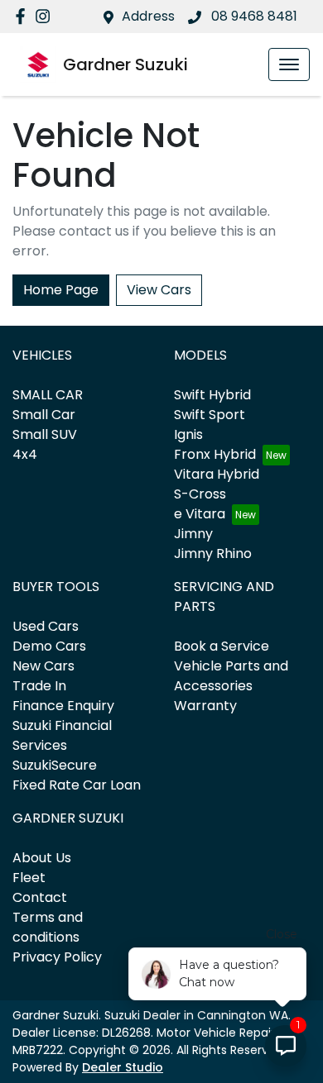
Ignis (188, 434)
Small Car (43, 414)
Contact (39, 897)
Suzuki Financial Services (62, 735)
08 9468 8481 (252, 16)
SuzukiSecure (54, 765)
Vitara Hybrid (216, 474)
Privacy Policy (57, 956)
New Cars (43, 665)
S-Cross (200, 493)
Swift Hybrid (212, 394)
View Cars (159, 289)
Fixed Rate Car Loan (76, 784)
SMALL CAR (47, 394)
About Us (41, 857)
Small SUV (44, 434)
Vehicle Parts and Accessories (231, 675)
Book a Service (221, 646)
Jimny (193, 533)
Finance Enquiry (63, 705)
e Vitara (199, 513)
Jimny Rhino (213, 553)
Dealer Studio (122, 1067)
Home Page (61, 289)
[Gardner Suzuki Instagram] (46, 16)
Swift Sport (209, 414)
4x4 (24, 454)
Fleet (29, 877)
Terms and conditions (47, 927)
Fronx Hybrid (215, 454)
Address (148, 16)
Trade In (39, 685)
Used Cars (45, 626)
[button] (289, 64)
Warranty (205, 705)
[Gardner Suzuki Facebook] (23, 16)
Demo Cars (49, 646)
